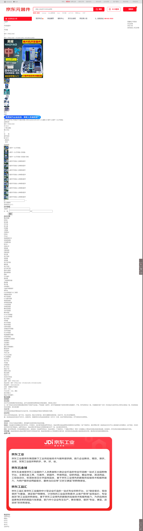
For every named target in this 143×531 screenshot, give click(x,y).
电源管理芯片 (8, 238)
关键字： (6, 209)
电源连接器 (7, 300)
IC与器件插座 (8, 298)
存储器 (6, 228)
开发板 (6, 30)
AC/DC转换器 (8, 316)
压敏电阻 (6, 250)
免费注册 (73, 1)
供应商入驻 (83, 18)
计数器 (6, 230)
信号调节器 (7, 268)
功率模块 (6, 286)
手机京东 (135, 1)
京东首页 (9, 2)
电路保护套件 (8, 294)
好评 (5, 520)
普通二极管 (36, 13)
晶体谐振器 (7, 272)
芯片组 (6, 224)
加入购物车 (7, 202)
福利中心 (61, 18)
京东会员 (98, 1)
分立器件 (6, 276)
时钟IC (6, 234)
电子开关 (6, 361)
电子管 (6, 284)
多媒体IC (6, 232)
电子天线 (6, 266)
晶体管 (6, 278)
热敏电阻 (6, 252)
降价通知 (8, 128)
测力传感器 (7, 322)
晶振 (5, 274)
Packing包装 (8, 355)
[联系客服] (141, 262)
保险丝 (6, 290)
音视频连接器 (8, 302)
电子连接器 (7, 296)
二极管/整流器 (8, 280)
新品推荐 (50, 18)
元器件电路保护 (8, 288)
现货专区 (39, 18)
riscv (58, 13)
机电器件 (6, 351)
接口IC (6, 244)
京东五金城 (72, 18)
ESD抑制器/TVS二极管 (11, 292)
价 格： (6, 211)
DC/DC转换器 (8, 314)
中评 (5, 522)
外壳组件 (6, 359)
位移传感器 (7, 327)
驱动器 (6, 222)
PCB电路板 (7, 357)
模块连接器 (7, 308)
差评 (5, 524)
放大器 (6, 226)
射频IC (6, 220)
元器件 (6, 22)
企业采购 (106, 1)
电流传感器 (7, 324)
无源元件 (6, 246)
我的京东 (88, 1)
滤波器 (6, 260)
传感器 (6, 320)
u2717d (70, 13)
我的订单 (81, 1)
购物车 (131, 9)
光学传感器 (7, 331)
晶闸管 (6, 282)
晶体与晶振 (7, 270)
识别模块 (6, 343)
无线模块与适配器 (9, 339)
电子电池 (6, 318)
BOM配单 (115, 9)
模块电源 (6, 312)
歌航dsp (77, 13)
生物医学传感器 (8, 329)
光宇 (84, 13)
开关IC (6, 236)
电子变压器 (7, 262)
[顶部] (141, 526)
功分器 (64, 13)
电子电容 (6, 256)
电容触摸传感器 (8, 335)
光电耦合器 (7, 242)
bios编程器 (51, 13)
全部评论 (7, 516)
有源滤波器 (7, 240)
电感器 (6, 258)
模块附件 (6, 349)
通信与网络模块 (8, 347)
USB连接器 (7, 304)
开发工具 (6, 353)
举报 (5, 114)
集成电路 (6, 218)
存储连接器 (7, 306)
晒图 (5, 518)
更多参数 (7, 393)
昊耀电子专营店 (132, 22)
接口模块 (6, 345)
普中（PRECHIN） (9, 34)
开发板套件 (7, 26)
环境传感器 (7, 337)
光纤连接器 (7, 310)
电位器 (6, 254)
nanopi (44, 13)
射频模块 (6, 341)
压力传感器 (7, 333)
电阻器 (6, 248)
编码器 (6, 264)
